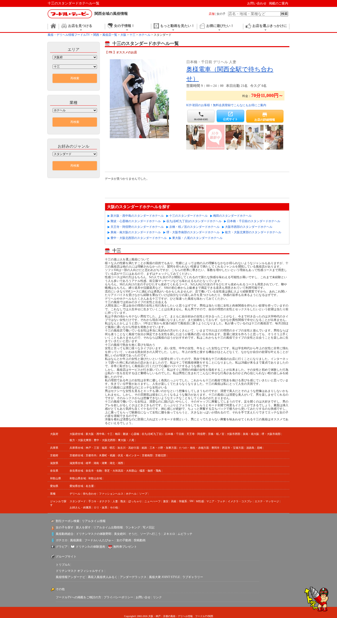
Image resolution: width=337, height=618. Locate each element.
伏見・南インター (128, 455)
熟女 (123, 501)
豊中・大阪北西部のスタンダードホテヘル (139, 238)
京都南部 (147, 455)
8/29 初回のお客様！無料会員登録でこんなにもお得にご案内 (226, 105)
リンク (157, 597)
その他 (114, 507)
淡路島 (250, 447)
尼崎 (259, 447)
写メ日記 (148, 527)
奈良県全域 (76, 470)
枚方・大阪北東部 (80, 440)
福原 (104, 447)
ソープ (143, 493)
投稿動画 (140, 540)
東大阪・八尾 (126, 440)
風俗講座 (76, 540)
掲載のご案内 (278, 3)
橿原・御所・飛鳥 (150, 470)
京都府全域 (76, 455)
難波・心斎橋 (131, 433)
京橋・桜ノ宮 (216, 433)
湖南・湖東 (100, 463)
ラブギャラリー (192, 577)
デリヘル (75, 493)
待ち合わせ (89, 493)
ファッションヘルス (111, 493)
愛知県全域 (76, 485)
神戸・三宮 (92, 447)
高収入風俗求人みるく (102, 577)
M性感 (200, 501)
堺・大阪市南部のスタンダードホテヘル (193, 232)
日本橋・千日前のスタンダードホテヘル (253, 221)
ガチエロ (62, 540)
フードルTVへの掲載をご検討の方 (78, 597)
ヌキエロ (169, 534)
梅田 (117, 433)
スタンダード (78, 501)
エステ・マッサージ (267, 501)
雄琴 (88, 463)
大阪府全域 (76, 433)
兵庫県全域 (76, 447)
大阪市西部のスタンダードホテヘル (248, 227)
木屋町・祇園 (107, 455)
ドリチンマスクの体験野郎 (94, 534)
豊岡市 (215, 447)
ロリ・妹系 (100, 507)
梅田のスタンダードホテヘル (232, 215)
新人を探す (83, 527)
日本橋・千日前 (174, 433)
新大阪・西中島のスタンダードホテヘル (137, 215)
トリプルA (63, 564)
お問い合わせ (256, 3)
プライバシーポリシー (118, 597)
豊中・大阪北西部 (104, 440)
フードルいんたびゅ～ (99, 540)
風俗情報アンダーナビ (70, 577)
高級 (173, 501)
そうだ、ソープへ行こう (144, 534)
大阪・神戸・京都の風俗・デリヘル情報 (170, 616)
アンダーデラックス (133, 577)
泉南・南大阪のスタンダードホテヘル (136, 232)
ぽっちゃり (135, 501)
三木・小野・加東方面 (163, 447)
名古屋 (90, 485)
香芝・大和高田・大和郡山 (120, 470)
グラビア (62, 546)
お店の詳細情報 (264, 116)
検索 (284, 14)
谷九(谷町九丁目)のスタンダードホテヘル (194, 221)
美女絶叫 (120, 534)
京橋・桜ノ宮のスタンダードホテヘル (194, 227)
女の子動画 (123, 540)
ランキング (132, 527)
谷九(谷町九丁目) (152, 433)
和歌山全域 (95, 478)
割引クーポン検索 (67, 521)
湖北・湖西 (116, 463)
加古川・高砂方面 (128, 447)
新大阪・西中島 (95, 433)
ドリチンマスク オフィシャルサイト (80, 571)
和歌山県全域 (78, 478)
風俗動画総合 (65, 534)
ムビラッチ (185, 534)
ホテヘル (131, 493)
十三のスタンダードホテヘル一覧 (73, 3)
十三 (109, 433)
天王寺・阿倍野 (196, 433)
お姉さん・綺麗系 (80, 507)
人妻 (115, 501)
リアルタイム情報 (94, 521)
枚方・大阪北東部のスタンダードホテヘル (253, 232)
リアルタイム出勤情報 (108, 527)
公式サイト (230, 116)
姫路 (144, 447)
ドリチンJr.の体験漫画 (90, 546)
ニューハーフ (152, 501)
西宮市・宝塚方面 (233, 447)
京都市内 (91, 455)
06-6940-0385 (201, 116)
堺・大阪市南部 (271, 433)
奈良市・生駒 (94, 470)
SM (191, 501)
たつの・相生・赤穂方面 (194, 447)
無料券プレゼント (125, 546)
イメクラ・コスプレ (240, 501)
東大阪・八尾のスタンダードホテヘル (197, 238)
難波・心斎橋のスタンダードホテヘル (136, 221)
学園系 (183, 501)
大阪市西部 (233, 433)
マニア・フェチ (215, 501)
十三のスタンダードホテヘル (188, 215)
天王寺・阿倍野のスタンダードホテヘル (137, 227)
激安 (165, 501)
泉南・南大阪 (251, 433)
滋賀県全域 (76, 463)
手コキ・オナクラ (99, 501)
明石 (112, 447)
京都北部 (160, 455)
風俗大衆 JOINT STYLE (164, 577)
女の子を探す (65, 527)
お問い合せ (143, 597)
